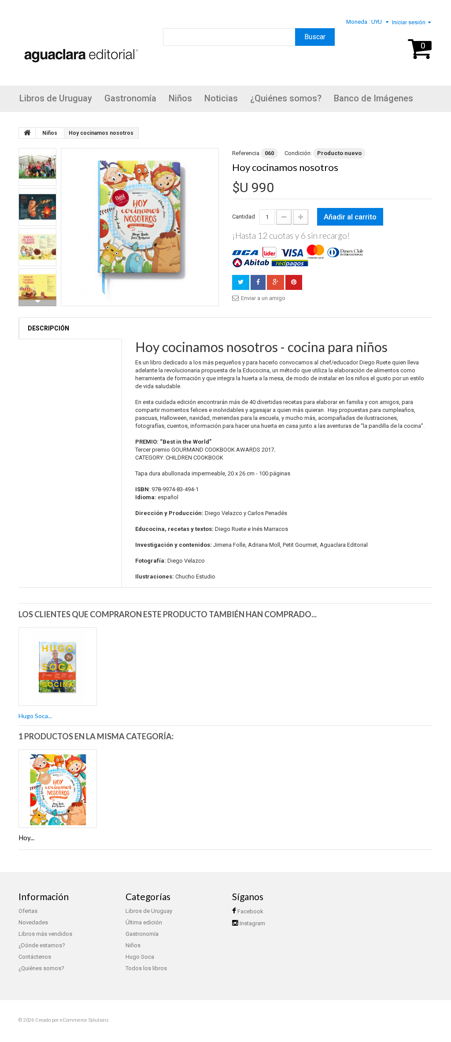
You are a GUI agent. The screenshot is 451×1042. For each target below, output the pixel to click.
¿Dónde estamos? (41, 945)
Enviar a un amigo (263, 298)
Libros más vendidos (45, 934)
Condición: (298, 153)
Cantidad (243, 216)
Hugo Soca (140, 956)
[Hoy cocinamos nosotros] (139, 227)
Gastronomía (130, 98)
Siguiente (37, 301)
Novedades (33, 922)
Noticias (221, 98)
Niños (180, 98)
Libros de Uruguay (55, 98)
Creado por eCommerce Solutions (72, 1020)
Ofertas (27, 911)
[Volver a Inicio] (27, 133)
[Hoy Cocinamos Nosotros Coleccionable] (57, 788)
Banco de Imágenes (373, 98)
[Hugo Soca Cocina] (57, 666)
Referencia (245, 153)
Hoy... (26, 838)
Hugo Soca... (35, 715)
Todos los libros (146, 968)
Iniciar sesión (408, 22)
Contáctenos (34, 956)
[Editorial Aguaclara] (79, 43)
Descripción (48, 328)
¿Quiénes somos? (286, 98)
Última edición (144, 922)
